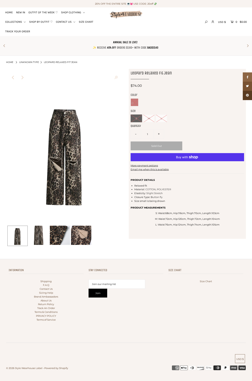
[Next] (22, 78)
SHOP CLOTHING (71, 12)
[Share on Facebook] (247, 77)
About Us (46, 300)
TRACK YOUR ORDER (17, 31)
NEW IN (20, 12)
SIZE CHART (86, 21)
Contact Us (46, 288)
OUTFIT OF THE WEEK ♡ (43, 12)
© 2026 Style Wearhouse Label (24, 368)
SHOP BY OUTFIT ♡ (41, 21)
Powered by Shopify (56, 368)
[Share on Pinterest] (247, 95)
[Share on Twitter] (247, 86)
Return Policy (46, 304)
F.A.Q (46, 284)
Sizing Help (46, 292)
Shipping (46, 281)
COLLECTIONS (14, 21)
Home (9, 62)
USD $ (222, 22)
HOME (9, 12)
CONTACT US (64, 21)
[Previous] (13, 78)
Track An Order (46, 308)
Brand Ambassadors (46, 296)
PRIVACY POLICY (46, 315)
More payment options (144, 165)
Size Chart (206, 281)
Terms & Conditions (46, 311)
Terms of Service (46, 319)
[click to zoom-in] (116, 78)
